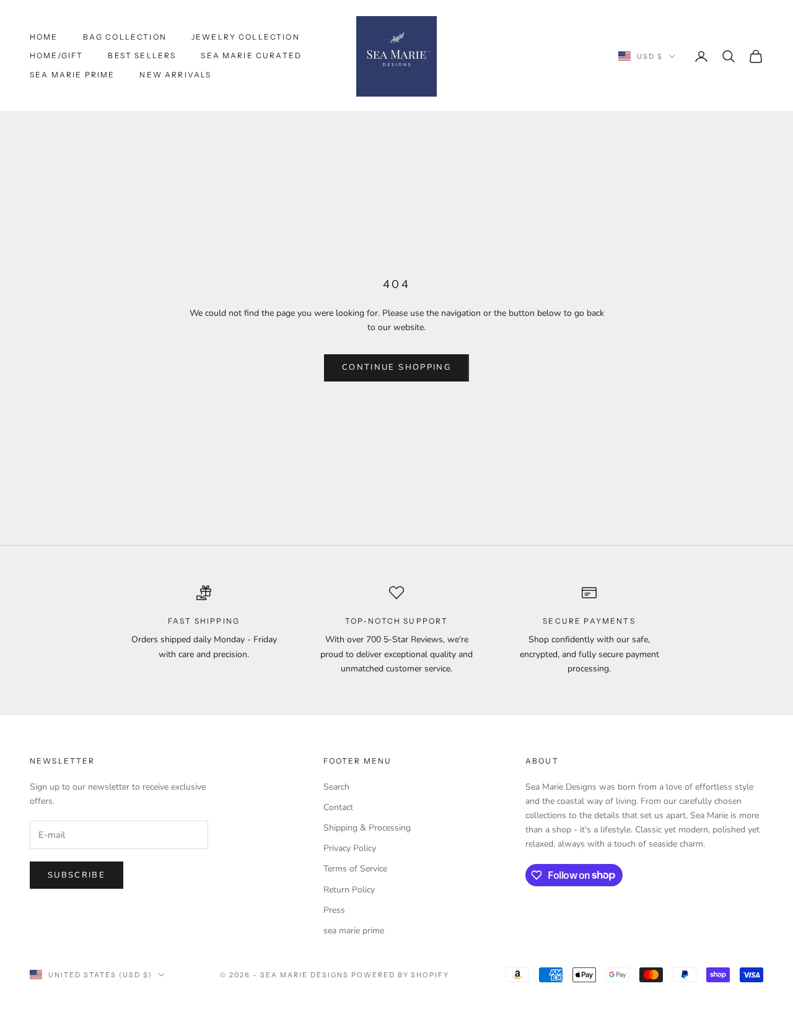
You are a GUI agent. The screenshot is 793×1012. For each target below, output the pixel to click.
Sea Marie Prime (72, 74)
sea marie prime (353, 930)
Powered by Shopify (400, 975)
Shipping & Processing (367, 828)
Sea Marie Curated (251, 55)
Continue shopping (396, 367)
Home (44, 36)
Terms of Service (355, 869)
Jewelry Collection (245, 36)
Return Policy (349, 890)
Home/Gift (56, 55)
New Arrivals (175, 74)
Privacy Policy (349, 848)
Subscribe (76, 875)
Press (334, 910)
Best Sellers (142, 55)
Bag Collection (125, 36)
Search (336, 787)
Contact (338, 807)
